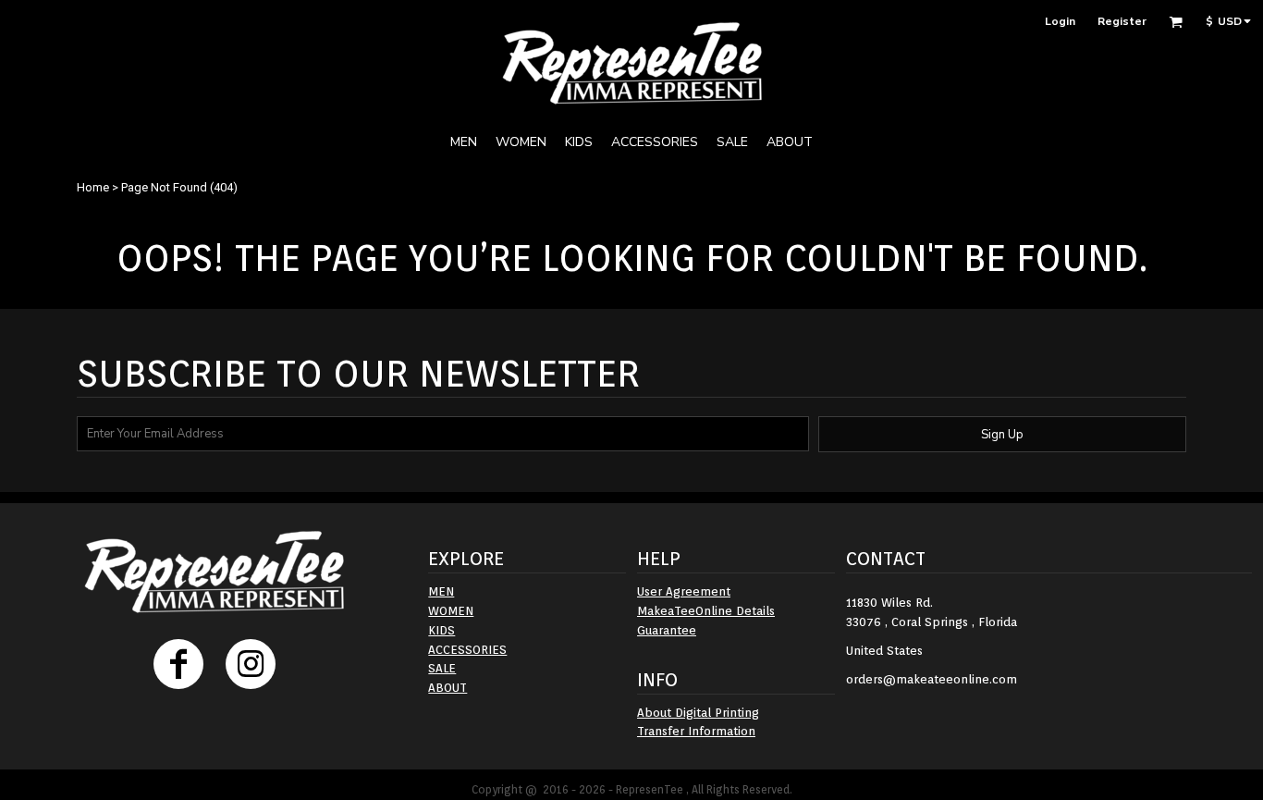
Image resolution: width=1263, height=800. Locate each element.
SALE (442, 668)
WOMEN (450, 611)
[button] (1176, 22)
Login (1060, 21)
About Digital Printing (698, 713)
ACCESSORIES (467, 650)
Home (93, 187)
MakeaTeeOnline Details (706, 611)
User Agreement (683, 591)
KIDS (441, 630)
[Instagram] (251, 664)
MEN (441, 591)
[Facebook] (178, 664)
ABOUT (447, 688)
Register (1122, 21)
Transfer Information (696, 731)
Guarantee (666, 630)
